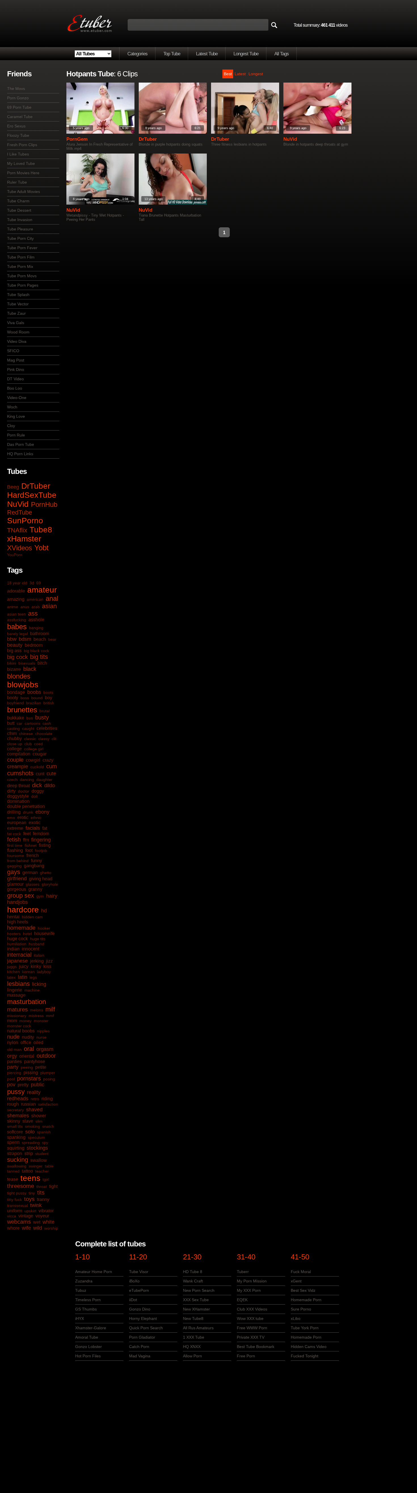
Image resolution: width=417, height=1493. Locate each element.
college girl (33, 749)
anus (24, 606)
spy (45, 1142)
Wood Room (18, 332)
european (16, 822)
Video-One (16, 397)
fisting (45, 845)
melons (36, 1010)
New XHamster (196, 1309)
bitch (42, 663)
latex (11, 977)
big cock (17, 657)
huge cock (17, 938)
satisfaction (48, 1104)
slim (39, 1121)
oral (29, 1048)
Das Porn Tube (20, 444)
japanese (17, 961)
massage (16, 995)
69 (38, 583)
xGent (296, 1281)
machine (32, 990)
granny (35, 889)
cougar (40, 753)
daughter (44, 779)
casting (13, 728)
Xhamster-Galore (90, 1328)
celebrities (47, 728)
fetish (14, 839)
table (49, 1166)
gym (40, 896)
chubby (14, 738)
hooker (44, 928)
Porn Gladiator (142, 1337)
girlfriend (17, 878)
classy (43, 738)
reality (34, 1092)
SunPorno (25, 520)
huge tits (37, 938)
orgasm (44, 1049)
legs (33, 977)
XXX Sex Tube (196, 1299)
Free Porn (246, 1356)
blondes (18, 676)
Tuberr (243, 1271)
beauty (14, 645)
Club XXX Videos (252, 1309)
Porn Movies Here (23, 173)
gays (13, 871)
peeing (27, 1067)
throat (41, 1186)
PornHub (44, 504)
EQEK (242, 1299)
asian (49, 606)
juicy (23, 966)
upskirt (30, 1211)
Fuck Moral (301, 1271)
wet (36, 1222)
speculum (36, 1137)
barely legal (17, 633)
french (32, 855)
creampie (17, 766)
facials (33, 828)
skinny (13, 1121)
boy (48, 697)
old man (14, 1049)
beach (39, 639)
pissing (31, 1072)
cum (51, 766)
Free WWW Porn (252, 1328)
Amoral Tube (86, 1337)
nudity (28, 1037)
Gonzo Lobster (88, 1346)
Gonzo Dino (139, 1309)
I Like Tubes (18, 154)
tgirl (46, 1179)
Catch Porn (139, 1346)
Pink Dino (15, 369)
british (48, 703)
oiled (38, 1042)
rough (13, 1104)
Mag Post (15, 360)
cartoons (32, 723)
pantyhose (34, 1061)
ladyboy (44, 971)
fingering (41, 840)
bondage (16, 692)
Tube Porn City (20, 238)
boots (48, 692)
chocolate (43, 733)
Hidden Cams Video (309, 1346)
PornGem (77, 139)
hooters (14, 933)
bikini (11, 663)
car (19, 723)
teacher (42, 1171)
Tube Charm (18, 201)
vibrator (46, 1210)
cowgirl (33, 760)
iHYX (79, 1318)
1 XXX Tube (193, 1337)
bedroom (34, 645)
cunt (40, 773)
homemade (21, 928)
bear (52, 639)
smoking (32, 1126)
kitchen (13, 971)
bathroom (39, 633)
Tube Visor (138, 1271)
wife (26, 1228)
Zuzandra (83, 1281)
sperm (13, 1142)
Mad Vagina (139, 1356)
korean (28, 971)
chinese (26, 733)
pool (11, 1079)
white (48, 1222)
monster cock (19, 1026)
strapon (14, 1153)
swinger (36, 1166)
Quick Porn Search (146, 1328)
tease (12, 1179)
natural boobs (21, 1030)
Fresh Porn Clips (22, 144)
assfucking (16, 620)
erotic (22, 817)
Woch (12, 407)
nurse (41, 1037)
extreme (15, 828)
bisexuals (26, 663)
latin (22, 977)
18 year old (17, 583)
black (29, 669)
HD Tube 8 (192, 1271)
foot (29, 850)
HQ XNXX (192, 1346)
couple (15, 760)
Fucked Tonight (304, 1356)
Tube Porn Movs (22, 276)
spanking (16, 1137)
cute (51, 773)
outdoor (46, 1056)
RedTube (19, 512)
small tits (15, 1126)
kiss (47, 966)
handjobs (17, 902)
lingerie (14, 990)
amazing (15, 599)
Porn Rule (16, 435)
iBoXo (134, 1281)
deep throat (18, 785)
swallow (38, 1160)
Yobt (41, 547)
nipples (43, 1031)
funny (36, 860)
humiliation (16, 944)
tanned (13, 1171)
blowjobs (22, 684)
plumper (47, 1072)
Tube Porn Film (21, 257)
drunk (28, 812)
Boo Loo (14, 388)
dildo (49, 785)
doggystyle (18, 796)
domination (18, 801)
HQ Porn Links (20, 454)
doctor (23, 791)
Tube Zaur (16, 313)
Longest (255, 74)
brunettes (22, 709)
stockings (37, 1148)
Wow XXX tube (250, 1318)
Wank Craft (193, 1281)
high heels (17, 921)
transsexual (17, 1205)
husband (36, 944)
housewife (44, 933)
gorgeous (16, 889)
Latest (240, 74)
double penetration (26, 806)
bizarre (14, 669)
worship (51, 1228)
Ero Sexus (16, 126)
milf (50, 1009)
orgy (12, 1056)
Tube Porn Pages (22, 285)
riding (47, 1098)
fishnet (31, 845)
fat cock (14, 833)
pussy (16, 1091)
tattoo (27, 1171)
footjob (41, 850)
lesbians (18, 983)
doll (34, 796)
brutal (44, 711)
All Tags (281, 53)
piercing (14, 1072)
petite (40, 1067)
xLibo (295, 1318)
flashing (15, 850)
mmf (50, 1015)
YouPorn (14, 555)
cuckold (37, 767)
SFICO (13, 350)
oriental (26, 1056)
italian (39, 955)
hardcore (23, 909)
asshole (36, 619)
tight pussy (16, 1193)
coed (38, 744)
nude (13, 1037)
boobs (34, 692)
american (35, 599)
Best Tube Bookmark (255, 1346)
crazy (48, 760)
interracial (19, 955)
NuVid (18, 504)
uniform (14, 1210)
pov (11, 1084)
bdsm (25, 639)
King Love (16, 416)
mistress (36, 1015)
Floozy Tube (18, 135)
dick (37, 785)
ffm (26, 839)
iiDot (133, 1299)
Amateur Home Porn (93, 1271)
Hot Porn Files (88, 1356)
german (30, 872)
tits (41, 1192)
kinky (36, 966)
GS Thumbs (86, 1309)
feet (27, 833)
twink (36, 1205)
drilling (14, 812)
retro (35, 1099)
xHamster (24, 538)
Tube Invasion (19, 219)
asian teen (16, 614)
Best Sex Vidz (303, 1290)
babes (17, 626)
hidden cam (32, 917)
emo (11, 817)
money (25, 1021)
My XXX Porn (249, 1290)
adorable (16, 591)
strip (28, 1153)
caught (28, 728)
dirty (11, 791)
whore (13, 1228)
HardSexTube (31, 495)
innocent (30, 948)
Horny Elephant (143, 1318)
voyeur (42, 1215)
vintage (25, 1215)
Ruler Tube (17, 182)
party (12, 1067)
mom (12, 1020)
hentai (13, 916)
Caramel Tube (20, 116)
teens (30, 1178)
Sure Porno (301, 1309)
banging (36, 627)
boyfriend (15, 703)
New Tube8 (193, 1318)
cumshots (20, 773)
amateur (42, 589)
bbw (11, 639)
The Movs (16, 88)
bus (29, 718)
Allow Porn (192, 1356)
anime (12, 606)
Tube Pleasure (20, 229)
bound (37, 698)
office (25, 1042)
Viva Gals (15, 322)
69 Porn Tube (19, 107)
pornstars (29, 1078)
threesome (20, 1186)
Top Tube (171, 53)
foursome (15, 855)
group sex (20, 895)
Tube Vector (18, 304)
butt (10, 723)
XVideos (19, 548)
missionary (16, 1015)
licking (39, 984)
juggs (12, 966)
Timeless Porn (88, 1299)
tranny (43, 1199)
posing (49, 1079)
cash (47, 723)
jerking (37, 961)
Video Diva (16, 341)
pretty (23, 1084)
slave (27, 1121)
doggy (37, 791)
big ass (14, 650)
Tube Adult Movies (23, 191)
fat (44, 828)
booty (12, 697)
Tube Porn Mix (20, 266)
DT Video (15, 379)
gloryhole (50, 884)
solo (30, 1132)
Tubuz (80, 1290)
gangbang (34, 865)
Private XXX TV (250, 1337)
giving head (40, 878)
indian (13, 948)
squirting (15, 1148)
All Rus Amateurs (198, 1328)
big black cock (36, 650)
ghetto (45, 872)
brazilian (33, 703)
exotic (35, 822)
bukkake (15, 717)
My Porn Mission (252, 1281)
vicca (11, 1216)
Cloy (11, 425)
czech (12, 779)
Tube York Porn (305, 1328)
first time (14, 845)
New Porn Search (198, 1290)
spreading (31, 1142)
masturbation (26, 1001)
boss (24, 698)
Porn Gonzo (18, 98)
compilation (18, 753)
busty (42, 717)
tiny (32, 1193)
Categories (137, 53)
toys (29, 1199)
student (42, 1153)
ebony (42, 812)
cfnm (12, 733)
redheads (17, 1098)
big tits (39, 656)
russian (28, 1104)
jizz (49, 961)
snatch (48, 1126)
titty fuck (14, 1199)
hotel (27, 933)
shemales (18, 1115)
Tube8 (41, 529)
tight (53, 1186)
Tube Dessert (19, 210)
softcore (15, 1131)
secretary (15, 1110)
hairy (51, 896)
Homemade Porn (306, 1299)
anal (52, 598)
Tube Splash (18, 294)
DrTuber (35, 486)
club (28, 744)
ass (33, 613)
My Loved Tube (21, 163)
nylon (12, 1042)
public (37, 1084)
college (14, 748)
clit (54, 738)
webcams (19, 1222)
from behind (18, 860)
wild (37, 1228)
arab (35, 606)
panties (14, 1061)
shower (38, 1115)
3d (32, 583)
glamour (15, 884)
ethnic (36, 817)
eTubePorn (139, 1290)
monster (41, 1021)
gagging (14, 866)
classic (30, 738)
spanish (44, 1132)
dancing (27, 779)
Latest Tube (207, 53)
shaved (34, 1109)
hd (44, 911)
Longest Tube (245, 53)
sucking (17, 1159)
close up (14, 744)
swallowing (16, 1166)
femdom (41, 833)
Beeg (13, 487)
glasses (32, 884)
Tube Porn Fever (22, 247)
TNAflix (17, 530)
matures (17, 1009)
